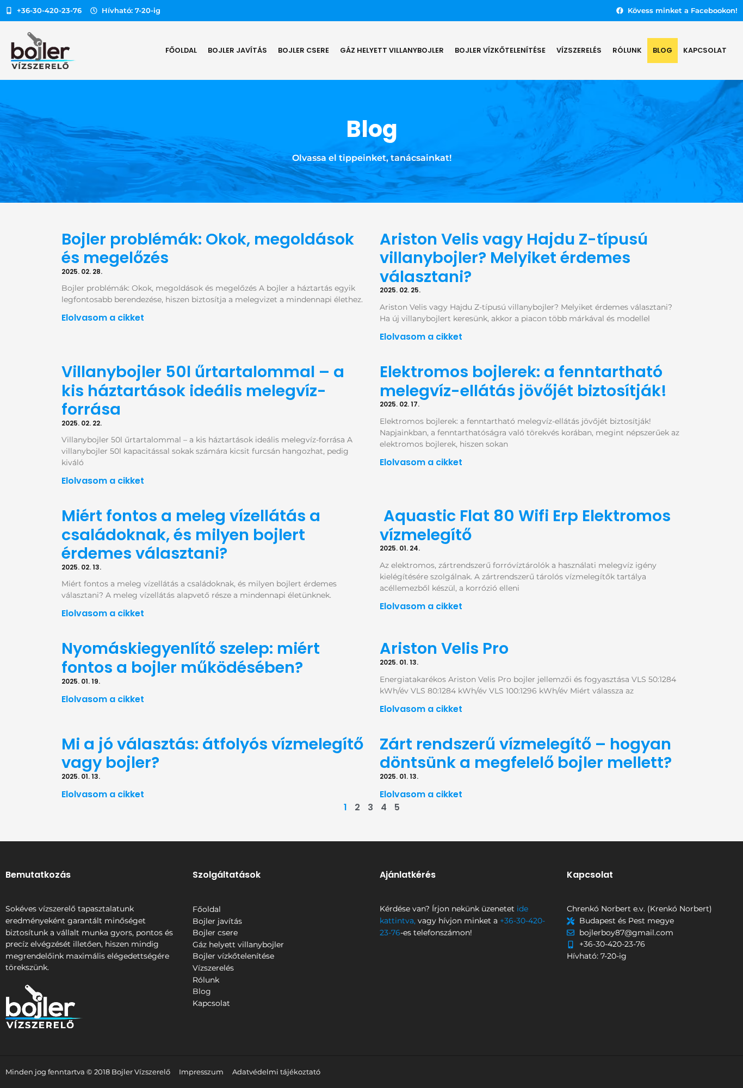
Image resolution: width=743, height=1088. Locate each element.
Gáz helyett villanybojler (392, 50)
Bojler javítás (237, 50)
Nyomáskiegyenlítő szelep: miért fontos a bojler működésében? (190, 657)
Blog (662, 50)
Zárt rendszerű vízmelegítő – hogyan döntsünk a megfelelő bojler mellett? (526, 753)
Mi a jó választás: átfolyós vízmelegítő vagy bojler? (212, 753)
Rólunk (627, 50)
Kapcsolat (705, 50)
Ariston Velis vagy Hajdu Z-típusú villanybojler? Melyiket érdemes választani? (514, 257)
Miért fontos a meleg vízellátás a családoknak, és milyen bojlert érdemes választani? (190, 534)
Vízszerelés (579, 50)
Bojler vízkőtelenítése (500, 50)
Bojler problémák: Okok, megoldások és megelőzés (207, 248)
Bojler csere (303, 50)
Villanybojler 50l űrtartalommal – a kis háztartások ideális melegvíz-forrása (202, 390)
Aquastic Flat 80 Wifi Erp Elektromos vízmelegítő (525, 525)
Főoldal (181, 50)
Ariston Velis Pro (444, 648)
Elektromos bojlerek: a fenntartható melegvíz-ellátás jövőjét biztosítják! (523, 381)
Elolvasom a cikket (102, 317)
